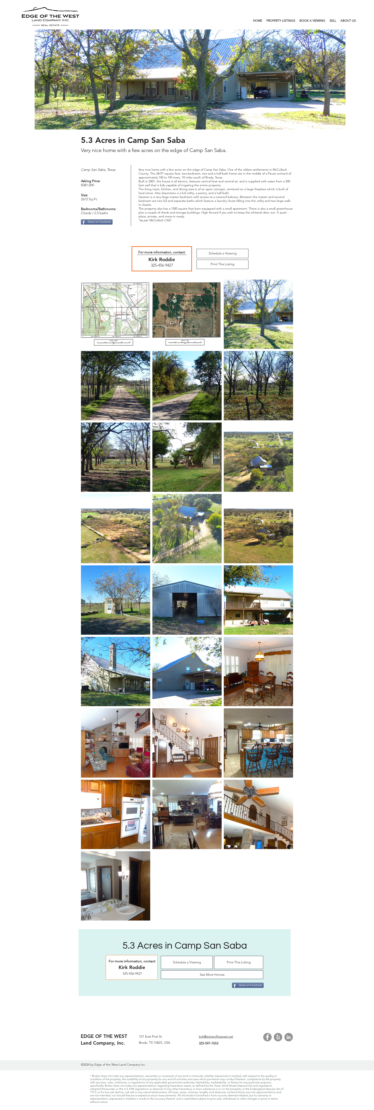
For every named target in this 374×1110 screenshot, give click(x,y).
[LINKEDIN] (288, 1037)
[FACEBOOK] (267, 1037)
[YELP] (278, 1037)
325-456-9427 (162, 265)
